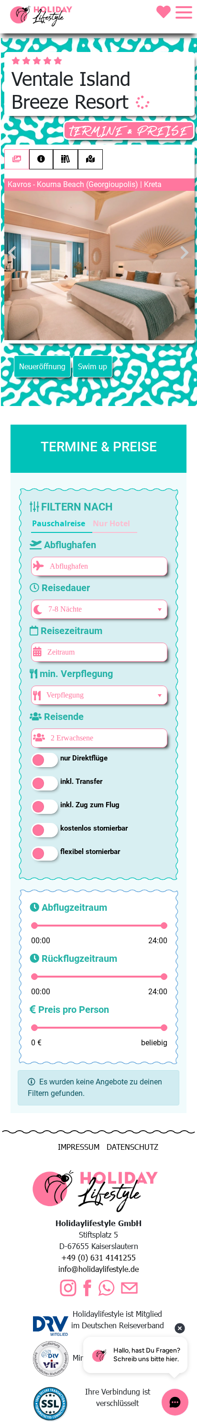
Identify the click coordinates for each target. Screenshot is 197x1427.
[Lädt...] (142, 102)
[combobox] (98, 609)
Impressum (78, 1146)
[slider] (34, 925)
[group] (84, 524)
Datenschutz (132, 1146)
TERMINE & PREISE (128, 131)
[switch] (44, 760)
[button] (61, 524)
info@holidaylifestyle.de (98, 1268)
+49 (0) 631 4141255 (98, 1257)
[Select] (159, 609)
